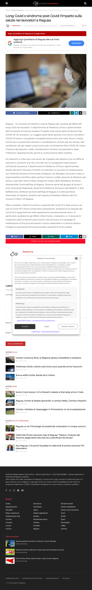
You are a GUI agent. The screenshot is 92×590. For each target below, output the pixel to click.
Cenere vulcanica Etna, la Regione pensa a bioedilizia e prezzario (48, 358)
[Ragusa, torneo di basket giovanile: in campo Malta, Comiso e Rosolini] (10, 402)
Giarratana (37, 507)
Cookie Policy (36, 331)
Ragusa (36, 529)
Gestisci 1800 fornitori (24, 320)
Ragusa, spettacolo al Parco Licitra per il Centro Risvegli (36, 541)
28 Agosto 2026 (22, 395)
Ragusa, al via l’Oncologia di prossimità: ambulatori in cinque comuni (51, 426)
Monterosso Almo (40, 519)
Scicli (63, 513)
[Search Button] (85, 3)
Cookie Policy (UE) (12, 578)
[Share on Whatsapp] (72, 113)
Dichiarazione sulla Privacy (51, 331)
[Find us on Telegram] (18, 490)
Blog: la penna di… (13, 513)
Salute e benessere (17, 10)
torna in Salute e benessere (45, 241)
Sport (63, 519)
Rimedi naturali (67, 504)
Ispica (35, 510)
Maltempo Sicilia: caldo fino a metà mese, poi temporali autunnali (40, 550)
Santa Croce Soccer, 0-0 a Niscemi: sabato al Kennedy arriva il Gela (49, 392)
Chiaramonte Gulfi (13, 516)
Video (63, 526)
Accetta (25, 326)
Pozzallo (36, 526)
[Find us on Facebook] (6, 490)
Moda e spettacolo (40, 513)
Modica (36, 516)
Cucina (8, 526)
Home (8, 10)
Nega (47, 326)
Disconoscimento (52, 578)
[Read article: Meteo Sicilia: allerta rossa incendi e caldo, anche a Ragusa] (10, 560)
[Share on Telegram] (76, 113)
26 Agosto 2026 (22, 404)
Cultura (8, 529)
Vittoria (64, 529)
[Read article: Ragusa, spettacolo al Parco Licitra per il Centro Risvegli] (10, 543)
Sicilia (63, 516)
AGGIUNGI (76, 43)
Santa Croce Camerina (70, 510)
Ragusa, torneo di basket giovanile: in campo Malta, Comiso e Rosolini (51, 401)
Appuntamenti (11, 507)
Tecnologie (65, 522)
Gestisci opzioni (67, 326)
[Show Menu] (7, 3)
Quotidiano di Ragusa (18, 583)
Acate (8, 504)
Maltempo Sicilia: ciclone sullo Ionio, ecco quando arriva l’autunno (49, 366)
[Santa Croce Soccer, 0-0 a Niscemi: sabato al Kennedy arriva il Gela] (10, 394)
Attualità (9, 510)
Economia (37, 504)
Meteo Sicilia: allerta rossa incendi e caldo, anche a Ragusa (37, 558)
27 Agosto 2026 (22, 361)
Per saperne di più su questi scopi (43, 320)
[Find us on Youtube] (22, 490)
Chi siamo (66, 578)
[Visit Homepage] (46, 3)
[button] (76, 258)
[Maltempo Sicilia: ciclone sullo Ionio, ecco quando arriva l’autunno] (10, 368)
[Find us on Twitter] (10, 490)
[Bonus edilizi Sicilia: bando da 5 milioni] (10, 377)
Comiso (9, 519)
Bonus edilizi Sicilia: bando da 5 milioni (35, 375)
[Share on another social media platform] (84, 113)
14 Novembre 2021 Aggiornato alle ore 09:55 (41, 25)
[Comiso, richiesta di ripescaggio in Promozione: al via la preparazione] (10, 411)
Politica (36, 522)
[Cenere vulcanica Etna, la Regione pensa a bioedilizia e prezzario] (10, 360)
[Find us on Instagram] (14, 490)
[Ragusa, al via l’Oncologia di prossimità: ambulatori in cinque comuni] (10, 428)
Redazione (16, 25)
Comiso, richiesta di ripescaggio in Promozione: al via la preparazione (50, 409)
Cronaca (9, 522)
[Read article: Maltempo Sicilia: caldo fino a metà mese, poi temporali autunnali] (10, 552)
